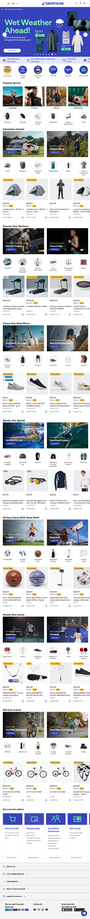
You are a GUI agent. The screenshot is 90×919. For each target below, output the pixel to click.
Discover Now (12, 857)
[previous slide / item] (4, 34)
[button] (38, 54)
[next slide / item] (85, 34)
